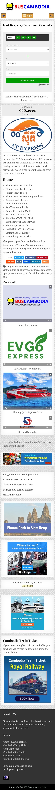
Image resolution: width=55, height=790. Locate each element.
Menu (29, 15)
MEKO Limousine (12, 495)
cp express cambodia (40, 270)
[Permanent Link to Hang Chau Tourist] (27, 303)
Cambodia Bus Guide (14, 752)
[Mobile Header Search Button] (51, 15)
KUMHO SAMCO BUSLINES (17, 479)
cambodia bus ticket (25, 266)
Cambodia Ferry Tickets (15, 745)
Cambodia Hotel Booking (16, 759)
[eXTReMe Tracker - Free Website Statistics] (6, 779)
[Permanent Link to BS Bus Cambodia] (27, 422)
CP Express (27, 110)
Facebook (31, 257)
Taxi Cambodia (11, 749)
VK (20, 261)
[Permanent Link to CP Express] (27, 135)
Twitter (20, 257)
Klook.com (27, 586)
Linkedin (37, 261)
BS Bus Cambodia (27, 432)
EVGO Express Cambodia (27, 369)
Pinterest (43, 257)
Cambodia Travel (12, 756)
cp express (22, 270)
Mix (46, 261)
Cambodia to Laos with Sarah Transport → (31, 442)
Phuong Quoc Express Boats (27, 412)
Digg (28, 261)
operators (28, 107)
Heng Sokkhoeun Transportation (20, 475)
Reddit (11, 261)
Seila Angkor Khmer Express (18, 490)
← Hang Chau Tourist (12, 446)
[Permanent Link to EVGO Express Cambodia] (27, 347)
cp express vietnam (13, 273)
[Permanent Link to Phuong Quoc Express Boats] (27, 391)
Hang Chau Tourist (27, 325)
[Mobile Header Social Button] (3, 15)
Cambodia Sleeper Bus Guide (18, 485)
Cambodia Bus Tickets (15, 742)
